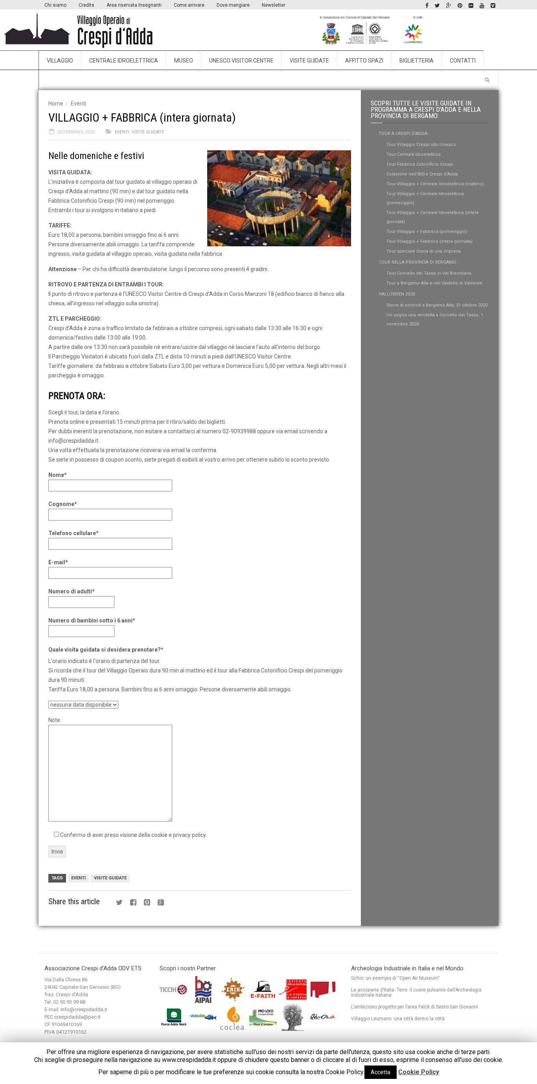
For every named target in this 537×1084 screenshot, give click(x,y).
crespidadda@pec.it (77, 1017)
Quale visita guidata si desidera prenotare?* (106, 649)
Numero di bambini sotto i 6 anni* (91, 620)
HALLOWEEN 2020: (397, 294)
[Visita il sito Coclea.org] (233, 1016)
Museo (183, 60)
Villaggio (60, 60)
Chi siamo (55, 5)
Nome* (57, 475)
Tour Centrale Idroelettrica (413, 154)
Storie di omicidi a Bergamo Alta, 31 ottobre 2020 (436, 305)
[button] (487, 80)
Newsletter (273, 5)
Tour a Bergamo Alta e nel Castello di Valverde (434, 283)
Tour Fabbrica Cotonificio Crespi (419, 164)
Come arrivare (189, 5)
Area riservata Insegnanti (134, 5)
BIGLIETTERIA (416, 60)
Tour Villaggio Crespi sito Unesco (421, 144)
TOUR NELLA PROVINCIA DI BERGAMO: (418, 262)
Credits (86, 5)
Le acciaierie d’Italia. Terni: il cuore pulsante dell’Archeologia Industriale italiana (416, 992)
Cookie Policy (418, 1072)
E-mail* (58, 562)
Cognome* (62, 504)
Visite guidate (309, 60)
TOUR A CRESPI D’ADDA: (403, 133)
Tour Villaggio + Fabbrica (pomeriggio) (426, 231)
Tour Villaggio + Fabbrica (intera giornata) (429, 241)
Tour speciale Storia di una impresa (423, 251)
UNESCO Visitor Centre (241, 60)
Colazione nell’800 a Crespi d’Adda (422, 174)
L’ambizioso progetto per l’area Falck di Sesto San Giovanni (414, 1007)
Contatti (463, 60)
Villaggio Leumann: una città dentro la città (398, 1018)
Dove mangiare (233, 5)
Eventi (78, 103)
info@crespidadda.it (84, 1009)
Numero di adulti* (71, 591)
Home (55, 103)
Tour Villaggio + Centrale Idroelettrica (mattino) (435, 184)
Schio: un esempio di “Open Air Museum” (395, 978)
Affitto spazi (364, 60)
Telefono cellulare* (73, 533)
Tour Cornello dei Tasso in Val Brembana (428, 273)
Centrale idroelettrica (123, 60)
